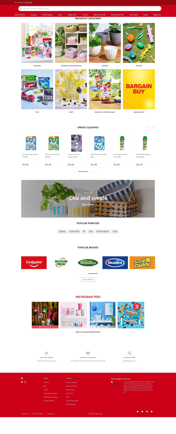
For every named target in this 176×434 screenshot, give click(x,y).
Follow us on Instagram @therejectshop (88, 332)
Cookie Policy (50, 414)
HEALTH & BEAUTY (103, 231)
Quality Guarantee (71, 386)
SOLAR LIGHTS (74, 231)
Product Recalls (70, 390)
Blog (45, 386)
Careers (46, 390)
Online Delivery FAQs (72, 401)
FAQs (67, 397)
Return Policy (69, 393)
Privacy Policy (25, 414)
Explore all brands (88, 279)
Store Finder (28, 2)
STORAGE (62, 231)
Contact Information (71, 382)
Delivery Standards (49, 401)
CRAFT (115, 231)
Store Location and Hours (50, 393)
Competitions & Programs (51, 397)
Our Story (46, 382)
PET (84, 231)
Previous (148, 127)
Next (153, 127)
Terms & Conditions (37, 414)
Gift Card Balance (71, 404)
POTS (91, 231)
